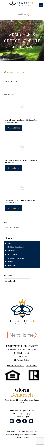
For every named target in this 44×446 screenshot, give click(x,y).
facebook (24, 421)
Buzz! (9, 243)
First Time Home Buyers (15, 247)
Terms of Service (15, 365)
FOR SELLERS (12, 254)
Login (21, 435)
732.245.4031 (25, 413)
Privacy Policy (21, 360)
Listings (10, 262)
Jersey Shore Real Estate (15, 258)
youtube (31, 421)
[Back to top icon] (39, 441)
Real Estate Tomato (22, 438)
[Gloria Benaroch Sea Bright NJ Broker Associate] (21, 3)
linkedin (18, 421)
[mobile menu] (41, 5)
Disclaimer (31, 365)
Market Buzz (11, 265)
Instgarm (12, 421)
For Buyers (11, 251)
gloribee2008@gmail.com (22, 410)
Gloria (22, 392)
